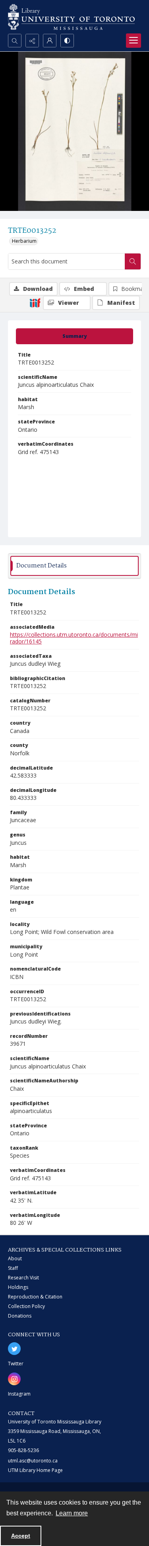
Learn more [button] (72, 1513)
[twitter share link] (14, 1348)
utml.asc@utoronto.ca (33, 1460)
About (15, 1258)
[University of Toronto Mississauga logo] (71, 17)
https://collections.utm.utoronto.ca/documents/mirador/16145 (74, 638)
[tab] (74, 336)
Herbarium (24, 241)
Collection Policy (26, 1306)
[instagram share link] (14, 1378)
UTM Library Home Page (35, 1470)
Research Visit (23, 1277)
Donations (19, 1315)
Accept (20, 1535)
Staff (13, 1268)
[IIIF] (35, 302)
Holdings (18, 1287)
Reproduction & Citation (35, 1296)
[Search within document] (133, 261)
